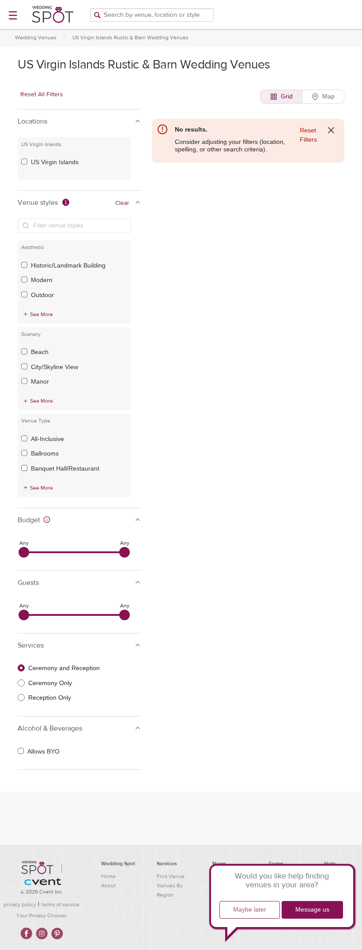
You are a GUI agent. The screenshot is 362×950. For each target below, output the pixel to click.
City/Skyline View (54, 366)
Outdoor (42, 294)
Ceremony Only (50, 682)
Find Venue (171, 876)
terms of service (60, 904)
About (108, 885)
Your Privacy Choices (41, 915)
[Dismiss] (331, 130)
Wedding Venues (36, 37)
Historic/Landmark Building (68, 265)
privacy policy (20, 904)
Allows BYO (43, 751)
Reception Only (49, 697)
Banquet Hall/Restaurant (65, 468)
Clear (122, 203)
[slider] (24, 552)
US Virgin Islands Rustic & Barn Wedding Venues (130, 37)
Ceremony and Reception (64, 667)
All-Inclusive (47, 438)
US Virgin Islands (55, 162)
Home (108, 876)
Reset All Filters (41, 94)
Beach (40, 351)
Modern (42, 279)
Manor (40, 381)
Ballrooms (45, 453)
